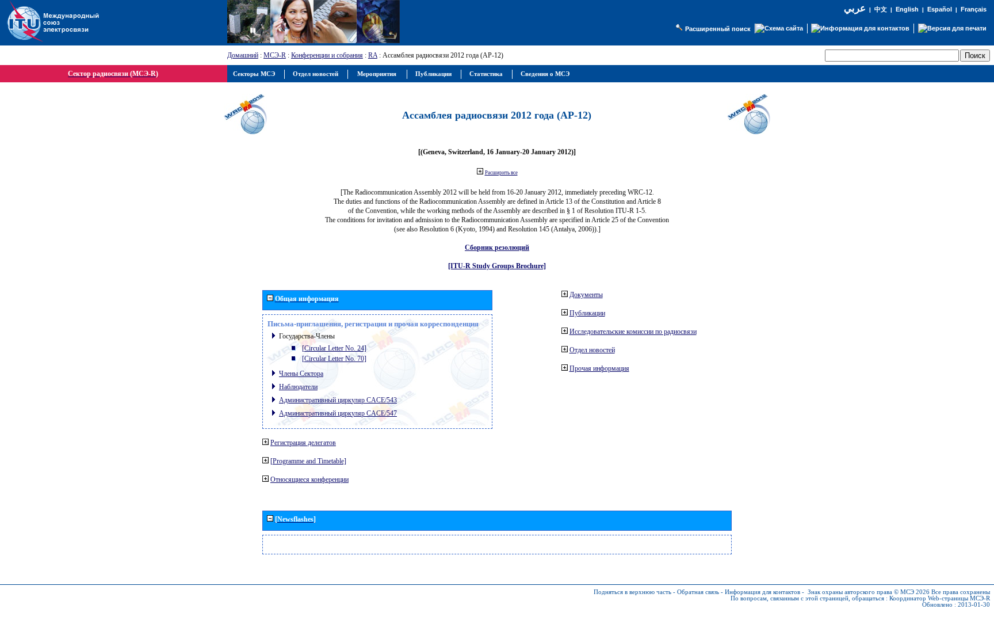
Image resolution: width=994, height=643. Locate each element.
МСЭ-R (274, 55)
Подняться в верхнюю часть (632, 592)
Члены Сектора (301, 374)
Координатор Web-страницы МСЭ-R (939, 598)
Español (939, 9)
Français (974, 9)
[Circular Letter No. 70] (334, 359)
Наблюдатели (298, 387)
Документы (586, 295)
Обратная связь (698, 592)
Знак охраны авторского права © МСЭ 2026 (869, 592)
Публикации (587, 313)
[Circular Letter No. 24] (334, 348)
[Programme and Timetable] (308, 461)
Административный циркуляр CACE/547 (338, 413)
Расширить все (501, 173)
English (907, 9)
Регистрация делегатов (303, 443)
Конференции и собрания (327, 55)
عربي (855, 8)
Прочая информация (599, 368)
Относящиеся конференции (309, 479)
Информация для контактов (762, 592)
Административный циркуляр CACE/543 (338, 400)
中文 (880, 9)
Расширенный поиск (718, 28)
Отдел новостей (592, 350)
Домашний (242, 55)
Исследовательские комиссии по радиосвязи (633, 332)
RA (372, 55)
